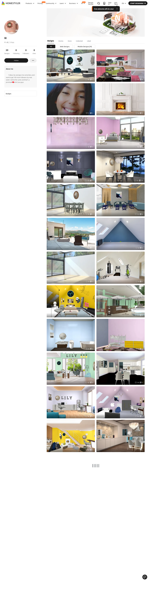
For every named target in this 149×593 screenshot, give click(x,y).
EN (123, 3)
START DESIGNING (136, 3)
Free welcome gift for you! (104, 9)
